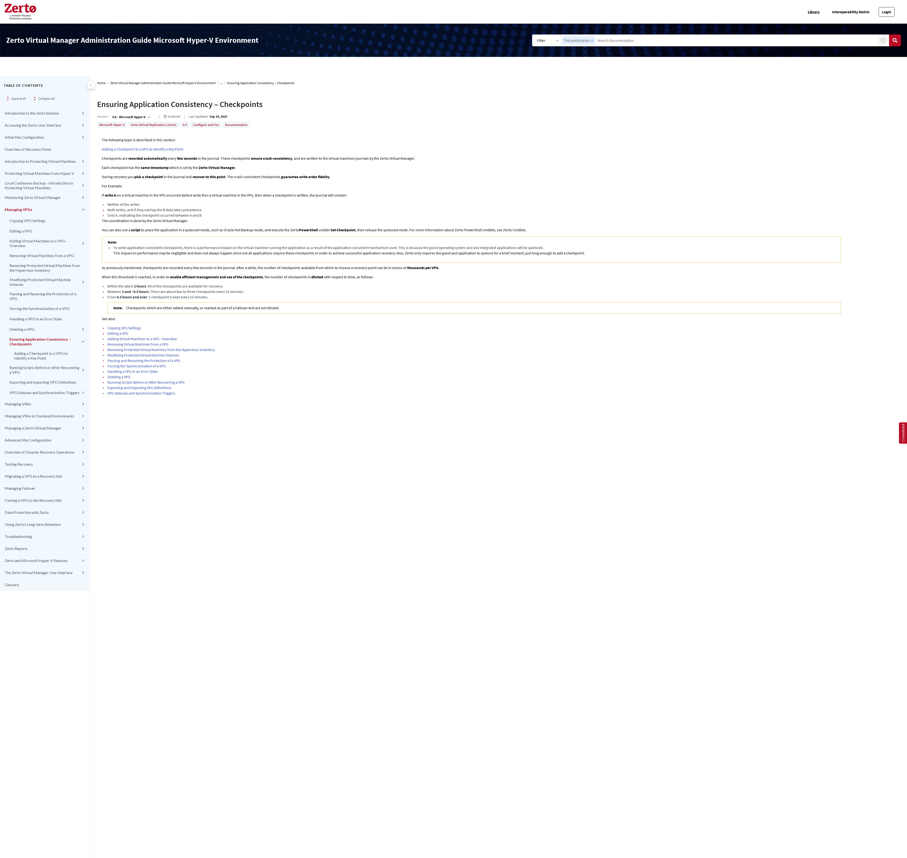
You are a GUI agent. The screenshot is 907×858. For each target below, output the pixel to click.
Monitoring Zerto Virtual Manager (33, 197)
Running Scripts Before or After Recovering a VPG (44, 369)
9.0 (185, 125)
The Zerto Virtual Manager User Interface (39, 572)
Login (886, 11)
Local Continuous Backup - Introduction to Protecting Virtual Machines (39, 185)
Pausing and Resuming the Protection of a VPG (42, 296)
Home (101, 83)
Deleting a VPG (21, 329)
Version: (102, 116)
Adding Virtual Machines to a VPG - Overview (38, 243)
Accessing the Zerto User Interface (33, 125)
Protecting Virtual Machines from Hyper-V (39, 173)
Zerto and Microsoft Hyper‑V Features (36, 560)
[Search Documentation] (895, 40)
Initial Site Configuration (24, 137)
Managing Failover (20, 488)
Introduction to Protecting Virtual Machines (40, 161)
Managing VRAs (18, 404)
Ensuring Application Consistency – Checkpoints (40, 341)
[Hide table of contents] (90, 85)
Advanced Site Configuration (28, 440)
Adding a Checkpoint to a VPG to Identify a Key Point (41, 355)
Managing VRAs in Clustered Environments (39, 416)
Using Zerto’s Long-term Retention (33, 524)
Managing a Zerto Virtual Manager (33, 428)
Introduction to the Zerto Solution (32, 113)
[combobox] (719, 40)
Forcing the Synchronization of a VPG (39, 308)
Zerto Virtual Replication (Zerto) (153, 125)
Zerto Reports (16, 548)
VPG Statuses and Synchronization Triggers (44, 392)
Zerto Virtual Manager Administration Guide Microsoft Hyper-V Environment (163, 83)
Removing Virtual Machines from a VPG (41, 255)
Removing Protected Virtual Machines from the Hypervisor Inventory (44, 267)
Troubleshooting (18, 536)
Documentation (236, 125)
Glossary (12, 584)
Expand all (18, 98)
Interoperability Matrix (850, 11)
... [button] (221, 83)
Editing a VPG (20, 231)
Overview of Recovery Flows (28, 149)
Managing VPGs (18, 209)
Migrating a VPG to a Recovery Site (33, 476)
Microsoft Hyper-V (111, 125)
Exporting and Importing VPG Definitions (42, 382)
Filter (541, 40)
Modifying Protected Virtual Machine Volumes (40, 282)
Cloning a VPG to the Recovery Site (33, 500)
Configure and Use (206, 125)
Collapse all (46, 98)
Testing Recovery (19, 464)
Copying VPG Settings (27, 220)
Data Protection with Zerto (27, 512)
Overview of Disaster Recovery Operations (39, 452)
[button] (592, 40)
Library (814, 11)
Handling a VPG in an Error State (35, 319)
